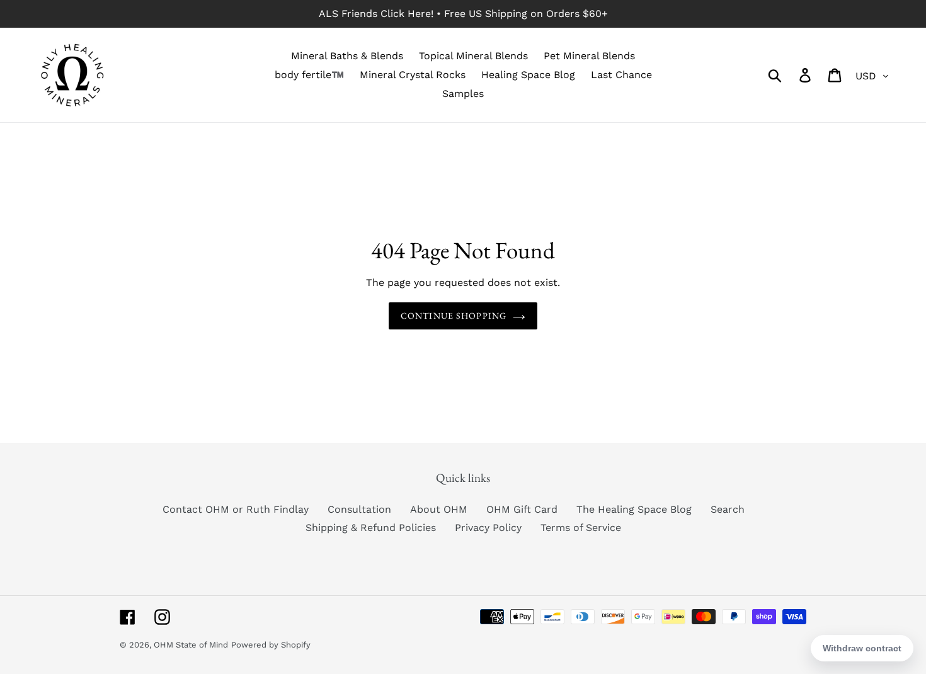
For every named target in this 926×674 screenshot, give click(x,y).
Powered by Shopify (271, 644)
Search (728, 509)
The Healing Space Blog (634, 509)
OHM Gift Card (521, 509)
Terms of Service (580, 528)
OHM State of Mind (191, 644)
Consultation (359, 509)
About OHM (438, 509)
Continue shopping (453, 315)
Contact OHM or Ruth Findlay (236, 509)
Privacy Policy (488, 528)
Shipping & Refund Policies (371, 528)
